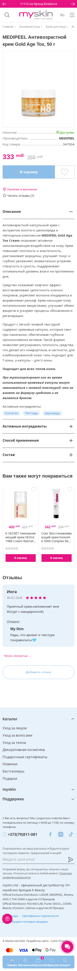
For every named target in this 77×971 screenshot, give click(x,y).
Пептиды (31, 413)
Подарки (10, 778)
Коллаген (11, 413)
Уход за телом (14, 742)
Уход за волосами (17, 735)
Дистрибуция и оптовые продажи (25, 922)
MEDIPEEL (66, 138)
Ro (62, 15)
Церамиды (52, 413)
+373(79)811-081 (22, 834)
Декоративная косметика (24, 749)
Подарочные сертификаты (25, 757)
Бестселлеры (13, 771)
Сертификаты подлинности (40, 916)
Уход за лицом (15, 728)
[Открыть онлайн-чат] (67, 947)
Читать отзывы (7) (20, 196)
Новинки (10, 764)
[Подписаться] (70, 859)
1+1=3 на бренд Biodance (38, 4)
